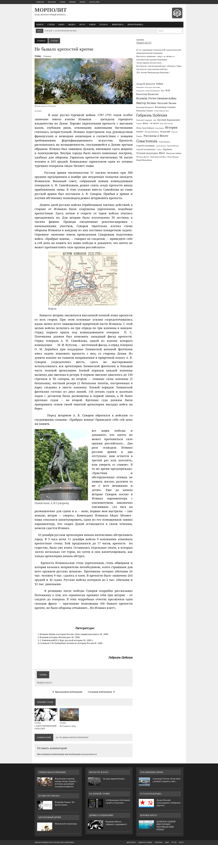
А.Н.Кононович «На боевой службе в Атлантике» (118, 801)
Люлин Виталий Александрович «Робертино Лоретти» (168, 803)
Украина (167, 149)
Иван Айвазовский (166, 123)
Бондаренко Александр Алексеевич (148, 87)
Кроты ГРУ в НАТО (98, 772)
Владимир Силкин (165, 107)
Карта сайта (94, 2)
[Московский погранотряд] (44, 829)
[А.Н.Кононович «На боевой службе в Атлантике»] (95, 806)
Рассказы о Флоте (156, 136)
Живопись (118, 24)
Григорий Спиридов (144, 120)
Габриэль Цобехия (151, 115)
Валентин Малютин (147, 94)
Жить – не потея (151, 123)
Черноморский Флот (158, 157)
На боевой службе (99, 793)
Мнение (72, 2)
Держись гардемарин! (101, 815)
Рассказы (52, 2)
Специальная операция (52, 772)
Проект (83, 2)
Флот (162, 153)
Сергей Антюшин (145, 145)
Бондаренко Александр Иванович (148, 91)
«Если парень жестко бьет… (149, 62)
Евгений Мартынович (168, 119)
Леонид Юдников (152, 132)
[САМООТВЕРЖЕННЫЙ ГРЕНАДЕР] (46, 719)
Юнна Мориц (173, 157)
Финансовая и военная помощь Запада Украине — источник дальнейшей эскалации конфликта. (66, 782)
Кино (61, 24)
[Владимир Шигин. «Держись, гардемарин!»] (95, 827)
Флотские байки (173, 153)
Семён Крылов (164, 142)
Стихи (51, 24)
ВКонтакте (131, 842)
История (171, 127)
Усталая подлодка (147, 153)
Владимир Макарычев (145, 107)
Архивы (140, 39)
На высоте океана (49, 796)
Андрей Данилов (145, 83)
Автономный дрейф (49, 817)
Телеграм (158, 842)
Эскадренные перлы (151, 772)
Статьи (62, 2)
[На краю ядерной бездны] (94, 784)
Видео (71, 24)
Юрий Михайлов (144, 160)
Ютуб (181, 842)
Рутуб (173, 842)
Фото (82, 24)
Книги (40, 24)
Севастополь (146, 141)
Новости (40, 2)
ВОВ (168, 90)
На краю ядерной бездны (114, 778)
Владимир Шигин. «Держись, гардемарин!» (116, 822)
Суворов (47, 56)
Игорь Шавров (159, 128)
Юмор (92, 24)
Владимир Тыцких (144, 110)
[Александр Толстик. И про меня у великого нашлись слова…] (144, 784)
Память (139, 136)
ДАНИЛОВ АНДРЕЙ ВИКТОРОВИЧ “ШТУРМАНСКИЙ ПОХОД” (165, 825)
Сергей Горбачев (161, 146)
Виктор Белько (146, 103)
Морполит (165, 131)
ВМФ (162, 91)
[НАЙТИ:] (169, 31)
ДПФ (154, 120)
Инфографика (135, 24)
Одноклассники (145, 842)
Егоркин (139, 123)
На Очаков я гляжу (68, 726)
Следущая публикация (100, 691)
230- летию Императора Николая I (153, 72)
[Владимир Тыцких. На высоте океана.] (44, 808)
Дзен (167, 842)
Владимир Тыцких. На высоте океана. (64, 803)
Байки (159, 83)
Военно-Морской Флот (161, 111)
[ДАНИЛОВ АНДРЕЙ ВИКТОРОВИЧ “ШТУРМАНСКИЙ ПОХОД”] (146, 827)
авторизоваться (89, 754)
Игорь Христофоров (145, 128)
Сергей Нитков (173, 146)
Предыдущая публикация (68, 691)
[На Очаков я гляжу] (69, 719)
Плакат (104, 24)
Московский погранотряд (66, 824)
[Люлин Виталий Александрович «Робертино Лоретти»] (146, 806)
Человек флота (142, 157)
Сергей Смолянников (145, 149)
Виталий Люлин (166, 103)
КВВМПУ (140, 132)
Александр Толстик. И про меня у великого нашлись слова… (166, 780)
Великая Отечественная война (156, 98)
